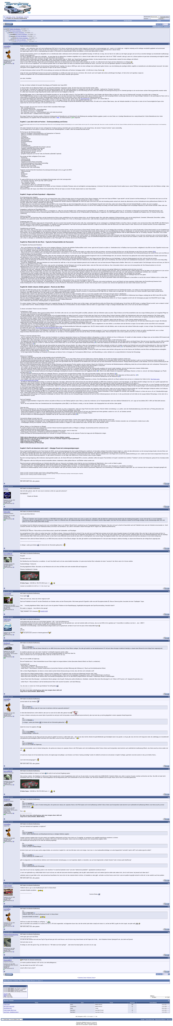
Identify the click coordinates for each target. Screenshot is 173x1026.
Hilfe (42, 20)
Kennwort (146, 18)
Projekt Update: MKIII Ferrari (10, 1010)
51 (13, 951)
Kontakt (143, 1019)
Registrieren (19, 20)
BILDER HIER (44, 611)
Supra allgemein (19, 16)
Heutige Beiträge (128, 20)
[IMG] (5, 995)
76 (13, 634)
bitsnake (7, 512)
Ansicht (166, 26)
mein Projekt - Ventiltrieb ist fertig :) (11, 1012)
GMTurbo (7, 620)
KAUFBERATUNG (8, 1008)
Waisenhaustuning (11, 935)
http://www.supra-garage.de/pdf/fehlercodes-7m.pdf (49, 327)
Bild (39, 247)
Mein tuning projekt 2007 (9, 1006)
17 (13, 503)
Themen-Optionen (157, 26)
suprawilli (7, 594)
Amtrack (7, 643)
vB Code (5, 993)
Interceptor (8, 886)
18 (13, 63)
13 (13, 567)
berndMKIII (8, 554)
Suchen (159, 20)
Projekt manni (7, 1004)
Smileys (5, 994)
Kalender (95, 20)
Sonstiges (26, 16)
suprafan (7, 46)
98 (13, 518)
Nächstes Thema (91, 977)
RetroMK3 (8, 960)
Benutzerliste (66, 20)
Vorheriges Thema (82, 977)
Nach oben (169, 1019)
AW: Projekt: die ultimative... (16, 30)
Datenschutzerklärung (160, 1019)
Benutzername (147, 16)
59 (13, 656)
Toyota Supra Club (149, 1019)
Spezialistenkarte (85, 98)
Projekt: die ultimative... (15, 29)
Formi (6, 489)
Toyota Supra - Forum (10, 16)
